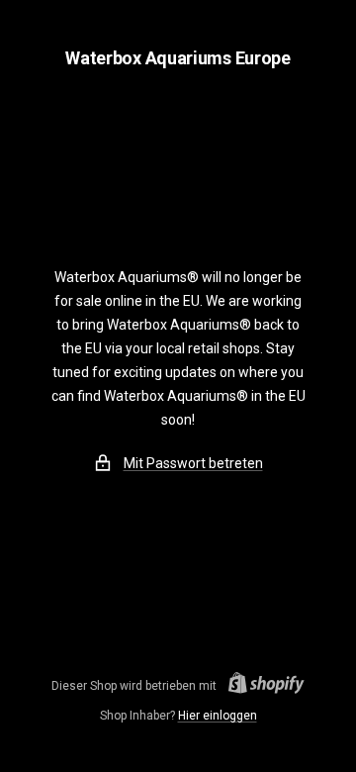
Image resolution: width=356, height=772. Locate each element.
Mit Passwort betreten (193, 463)
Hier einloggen (217, 716)
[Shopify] (261, 685)
